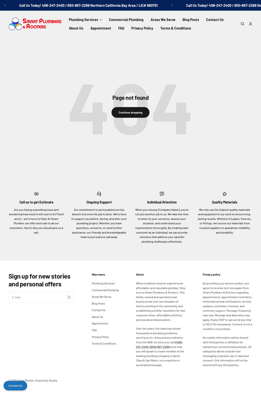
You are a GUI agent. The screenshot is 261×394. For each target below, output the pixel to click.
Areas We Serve (163, 19)
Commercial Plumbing (126, 19)
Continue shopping (130, 112)
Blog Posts (191, 19)
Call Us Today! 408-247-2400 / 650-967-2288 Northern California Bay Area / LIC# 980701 (86, 5)
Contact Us (215, 19)
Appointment (100, 28)
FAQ (121, 28)
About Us (76, 28)
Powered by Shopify (46, 380)
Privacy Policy (142, 28)
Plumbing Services (83, 19)
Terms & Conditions (175, 28)
